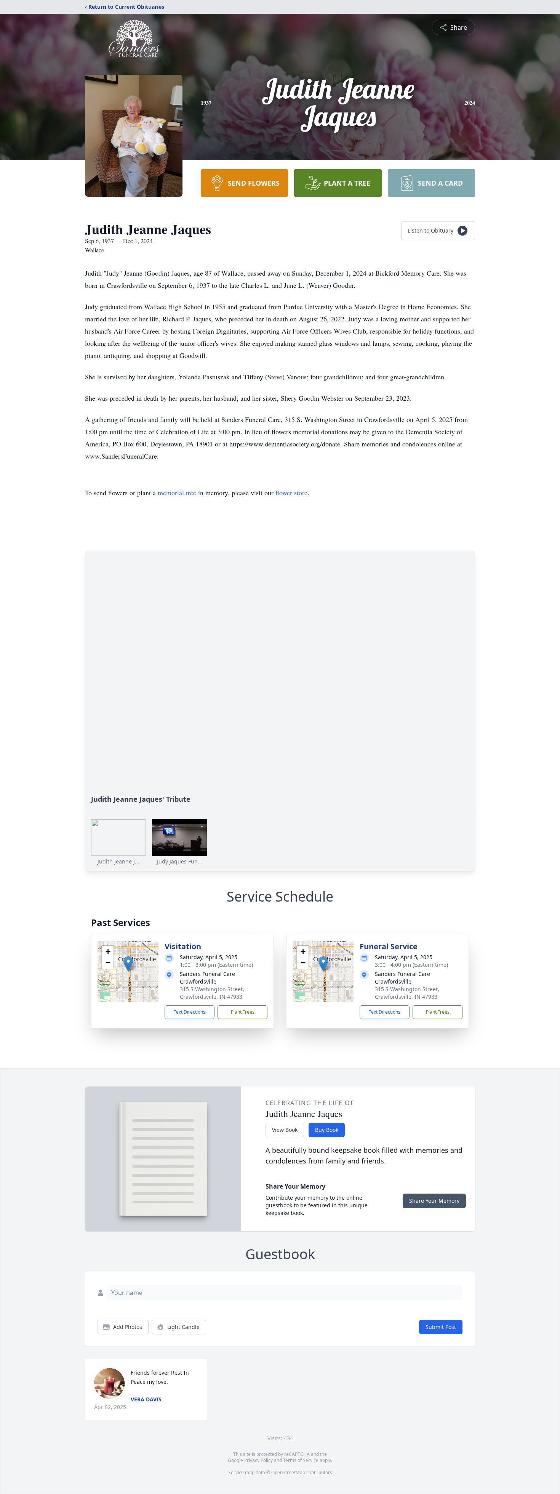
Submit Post (441, 1326)
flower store (291, 492)
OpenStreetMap (288, 1472)
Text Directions (189, 1012)
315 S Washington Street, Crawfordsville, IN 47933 (212, 992)
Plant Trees (242, 1012)
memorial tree (177, 492)
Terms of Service (300, 1460)
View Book (285, 1129)
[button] (128, 964)
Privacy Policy (258, 1460)
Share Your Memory (434, 1200)
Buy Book (326, 1129)
